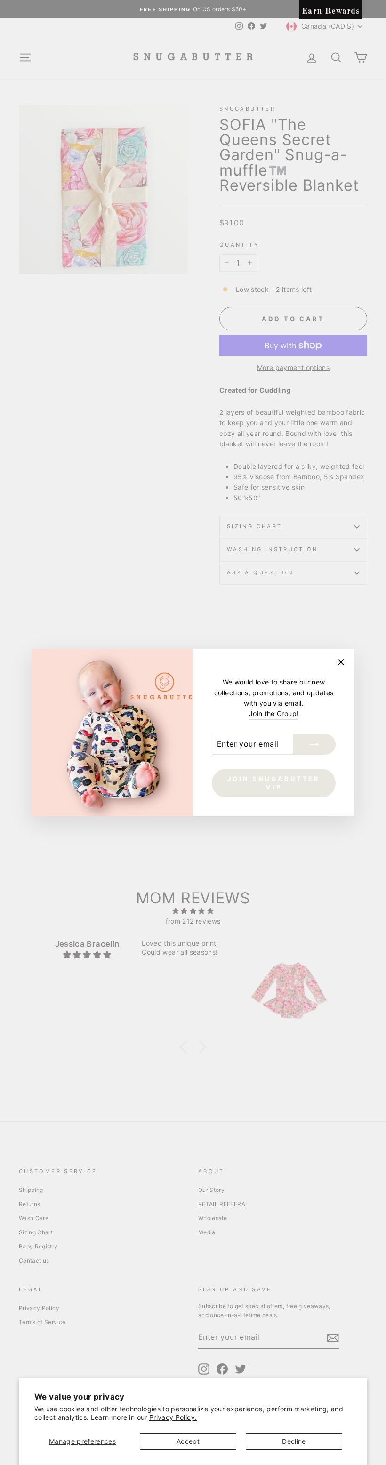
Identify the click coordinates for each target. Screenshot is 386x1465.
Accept (188, 1441)
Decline (294, 1441)
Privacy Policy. (173, 1417)
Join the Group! (273, 713)
